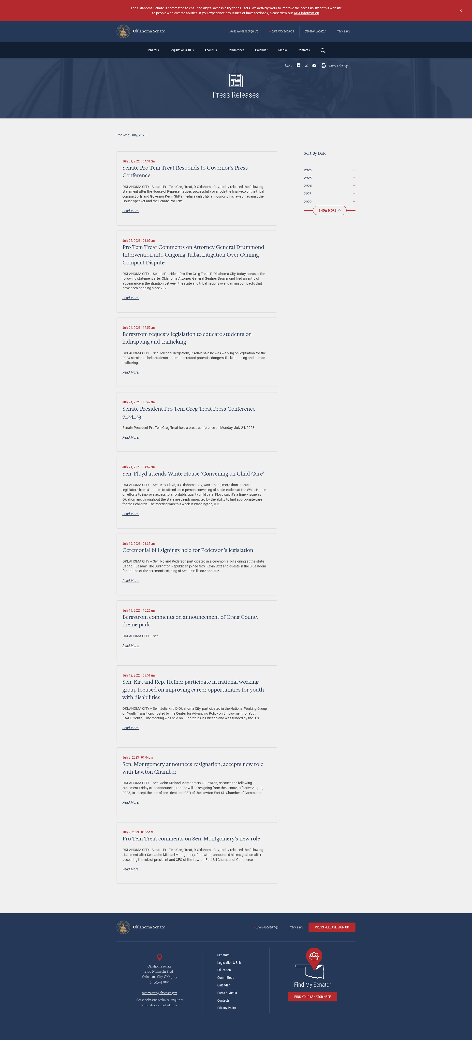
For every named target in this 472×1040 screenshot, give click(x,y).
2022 (308, 201)
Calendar (223, 985)
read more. (130, 210)
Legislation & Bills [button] (182, 50)
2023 (308, 193)
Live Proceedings (283, 31)
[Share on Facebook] (298, 66)
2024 (308, 185)
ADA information (306, 13)
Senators (223, 955)
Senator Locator (315, 31)
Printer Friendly (337, 66)
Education (224, 970)
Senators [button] (153, 50)
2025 (308, 177)
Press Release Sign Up (243, 31)
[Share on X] (306, 66)
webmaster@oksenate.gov (159, 993)
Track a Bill (343, 31)
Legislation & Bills (229, 963)
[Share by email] (314, 66)
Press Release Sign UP (332, 927)
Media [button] (282, 50)
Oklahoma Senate (148, 31)
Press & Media (227, 993)
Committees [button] (236, 50)
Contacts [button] (304, 50)
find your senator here (312, 997)
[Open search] (323, 50)
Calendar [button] (261, 50)
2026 (308, 170)
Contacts (223, 1000)
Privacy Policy (226, 1008)
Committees (225, 978)
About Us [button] (211, 50)
